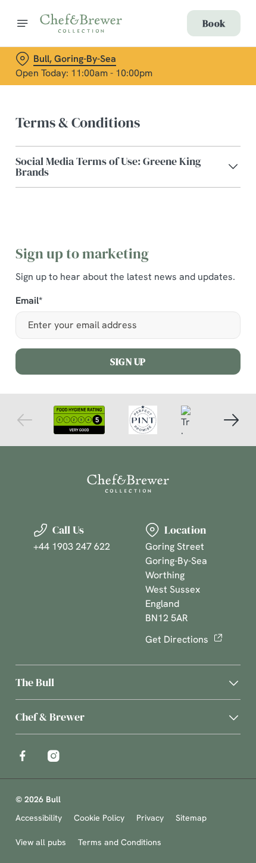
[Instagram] (53, 756)
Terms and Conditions (119, 842)
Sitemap (191, 817)
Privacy (150, 817)
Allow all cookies (128, 605)
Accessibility (38, 817)
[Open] (22, 23)
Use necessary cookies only (128, 644)
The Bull (34, 682)
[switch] (225, 444)
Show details (192, 567)
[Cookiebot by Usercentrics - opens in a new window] (190, 208)
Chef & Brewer (50, 716)
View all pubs (40, 842)
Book (214, 23)
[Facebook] (22, 756)
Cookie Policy (99, 817)
